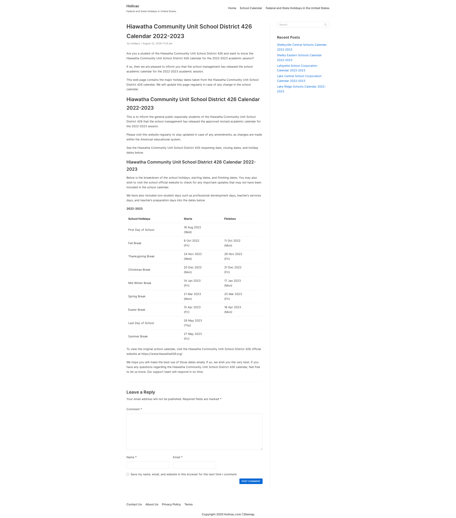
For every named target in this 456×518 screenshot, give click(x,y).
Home (232, 8)
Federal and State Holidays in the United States (298, 8)
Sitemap (248, 514)
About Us (152, 504)
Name (131, 457)
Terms (188, 504)
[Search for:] (303, 24)
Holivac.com (232, 514)
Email (178, 457)
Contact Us (134, 504)
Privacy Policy (171, 504)
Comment (134, 409)
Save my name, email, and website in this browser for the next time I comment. (184, 474)
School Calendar (251, 8)
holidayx (135, 43)
